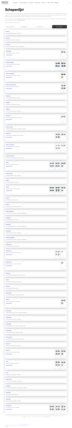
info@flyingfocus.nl (21, 20)
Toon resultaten (59, 26)
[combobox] (28, 26)
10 (45, 416)
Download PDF (9, 55)
